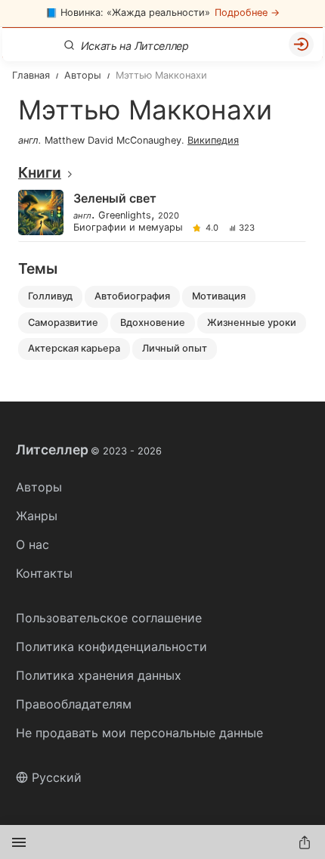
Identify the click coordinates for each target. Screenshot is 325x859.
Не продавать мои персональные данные (139, 732)
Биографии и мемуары (128, 228)
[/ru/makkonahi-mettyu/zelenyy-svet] (161, 213)
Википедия (213, 140)
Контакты (44, 573)
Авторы (39, 487)
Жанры (36, 515)
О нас (32, 544)
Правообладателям (74, 704)
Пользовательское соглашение (109, 617)
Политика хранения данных (98, 675)
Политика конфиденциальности (111, 646)
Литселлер (89, 450)
